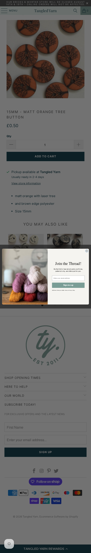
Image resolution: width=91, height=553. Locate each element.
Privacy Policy (72, 290)
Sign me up (68, 285)
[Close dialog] (86, 250)
